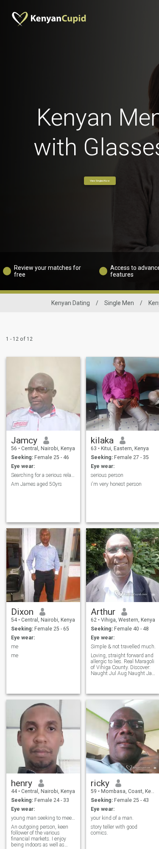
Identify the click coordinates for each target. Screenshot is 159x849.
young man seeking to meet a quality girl (43, 818)
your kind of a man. (112, 818)
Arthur (103, 612)
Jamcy (24, 440)
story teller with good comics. (114, 830)
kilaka (102, 440)
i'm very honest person (116, 484)
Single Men (119, 303)
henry (21, 783)
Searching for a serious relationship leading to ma (43, 475)
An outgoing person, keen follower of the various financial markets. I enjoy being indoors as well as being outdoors (39, 836)
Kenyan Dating (70, 303)
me (14, 647)
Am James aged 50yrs (36, 484)
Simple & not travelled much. (123, 647)
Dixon (22, 612)
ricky (100, 783)
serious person (107, 475)
